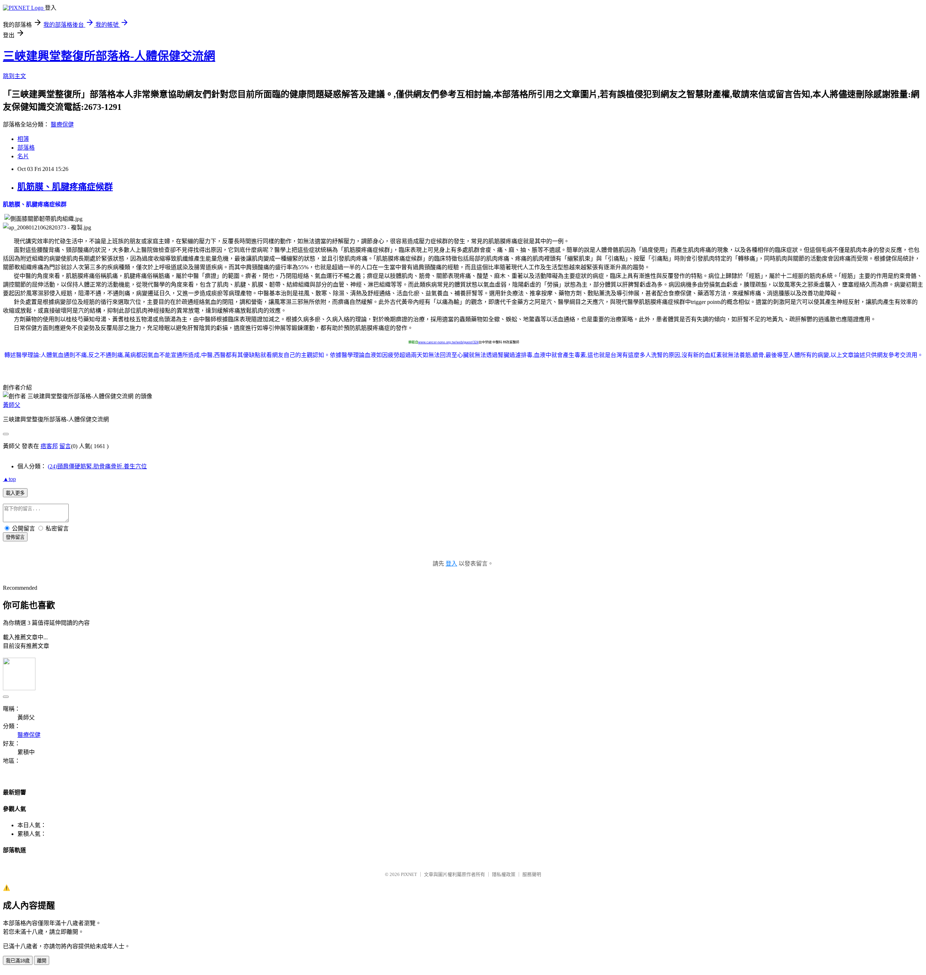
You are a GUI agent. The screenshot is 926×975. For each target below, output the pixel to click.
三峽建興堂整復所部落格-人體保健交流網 (109, 56)
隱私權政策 (503, 874)
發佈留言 (15, 537)
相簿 (23, 139)
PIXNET (409, 874)
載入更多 (15, 493)
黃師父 (11, 405)
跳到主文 (14, 76)
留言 (65, 446)
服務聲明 (531, 874)
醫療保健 (62, 124)
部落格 (26, 148)
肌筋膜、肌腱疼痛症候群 (65, 187)
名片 (23, 156)
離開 (41, 960)
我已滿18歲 (18, 960)
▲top (9, 479)
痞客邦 (49, 446)
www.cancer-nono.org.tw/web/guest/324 (448, 342)
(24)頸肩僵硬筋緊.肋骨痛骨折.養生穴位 (97, 466)
